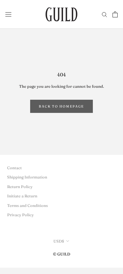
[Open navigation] (8, 14)
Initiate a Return (22, 195)
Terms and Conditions (27, 205)
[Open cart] (115, 14)
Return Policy (20, 186)
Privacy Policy (20, 214)
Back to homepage (61, 106)
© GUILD (61, 254)
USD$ (58, 241)
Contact (14, 167)
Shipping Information (27, 177)
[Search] (104, 14)
